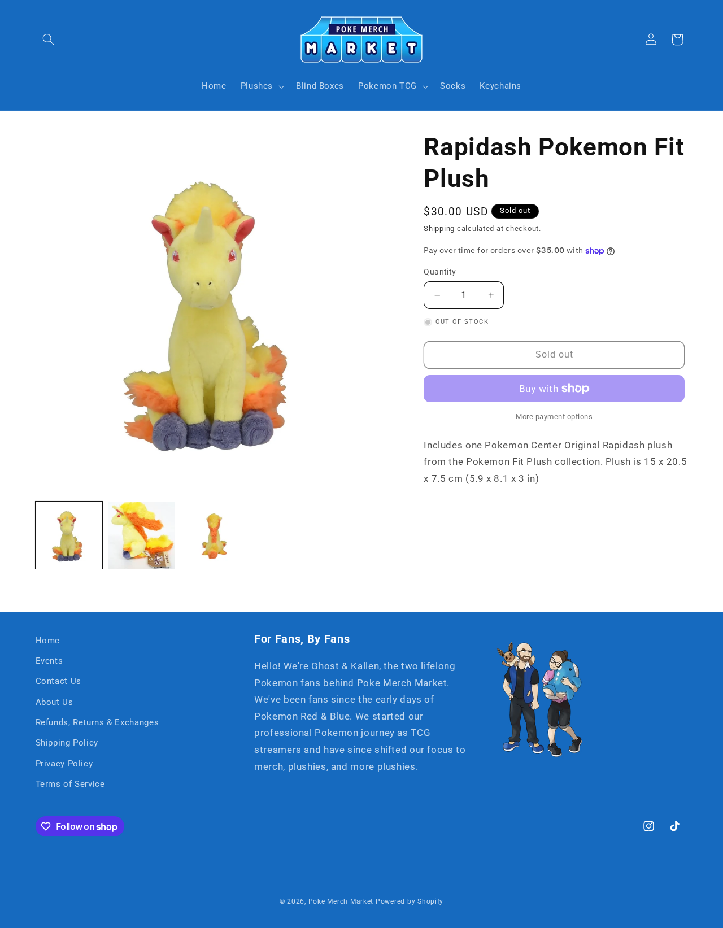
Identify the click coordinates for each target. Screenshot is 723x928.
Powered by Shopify (409, 901)
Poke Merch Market (341, 901)
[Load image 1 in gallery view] (69, 535)
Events (49, 661)
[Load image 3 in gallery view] (215, 535)
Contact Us (58, 682)
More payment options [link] (554, 416)
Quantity (440, 272)
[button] (49, 40)
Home (48, 640)
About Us (54, 702)
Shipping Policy (67, 743)
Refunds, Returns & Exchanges (97, 722)
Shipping (439, 228)
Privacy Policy (64, 764)
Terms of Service (70, 784)
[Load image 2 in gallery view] (142, 535)
